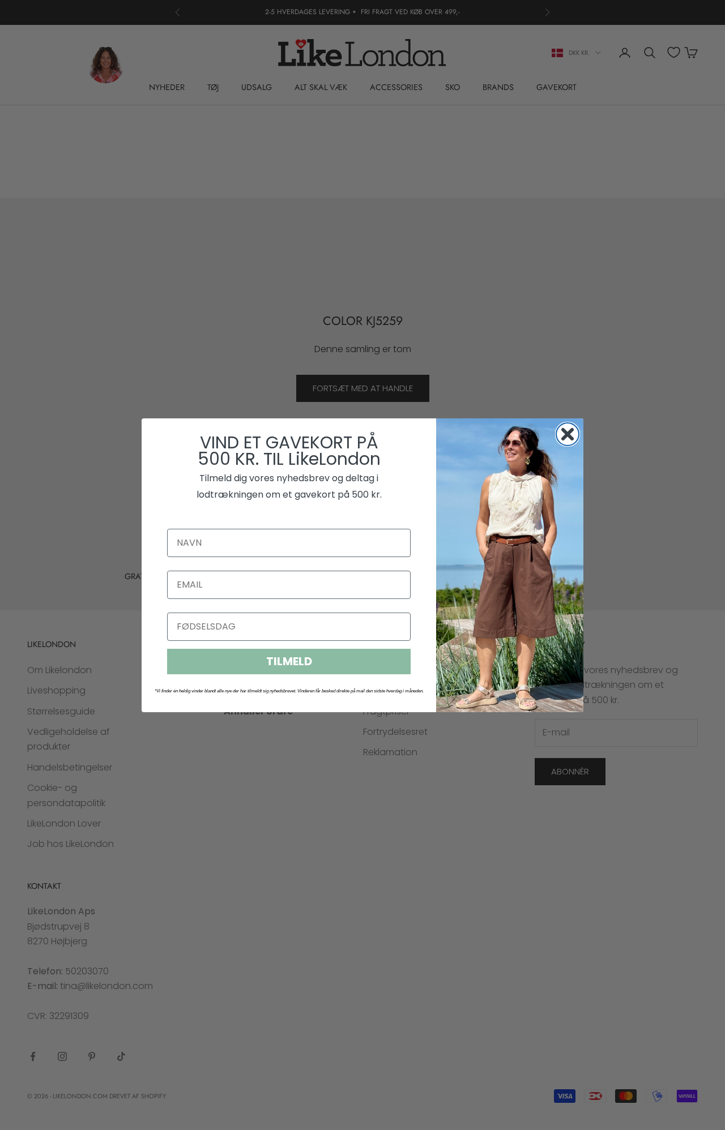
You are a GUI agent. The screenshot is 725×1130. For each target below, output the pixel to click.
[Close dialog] (567, 434)
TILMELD (289, 661)
